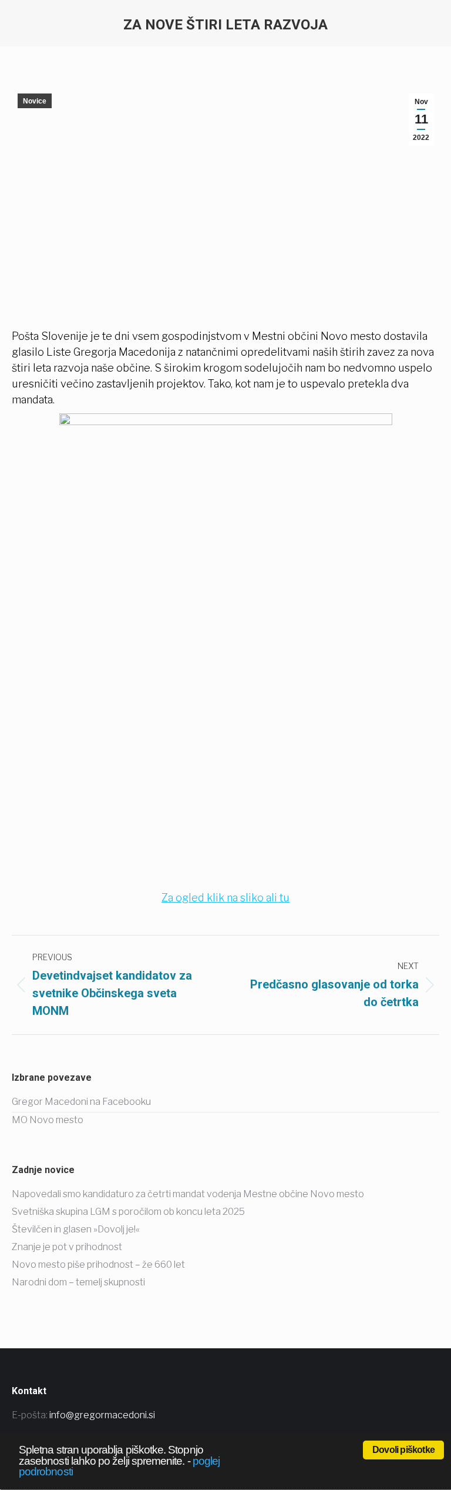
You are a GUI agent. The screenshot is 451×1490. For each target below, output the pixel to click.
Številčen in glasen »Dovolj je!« (76, 1229)
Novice (34, 101)
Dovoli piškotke (403, 1450)
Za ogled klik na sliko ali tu (225, 897)
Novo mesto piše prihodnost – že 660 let (98, 1264)
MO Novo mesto (47, 1119)
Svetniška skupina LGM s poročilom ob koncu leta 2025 (128, 1211)
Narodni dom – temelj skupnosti (78, 1282)
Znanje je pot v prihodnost (67, 1246)
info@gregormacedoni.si (102, 1415)
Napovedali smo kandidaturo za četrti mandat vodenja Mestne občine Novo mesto (188, 1194)
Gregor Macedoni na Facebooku (81, 1101)
